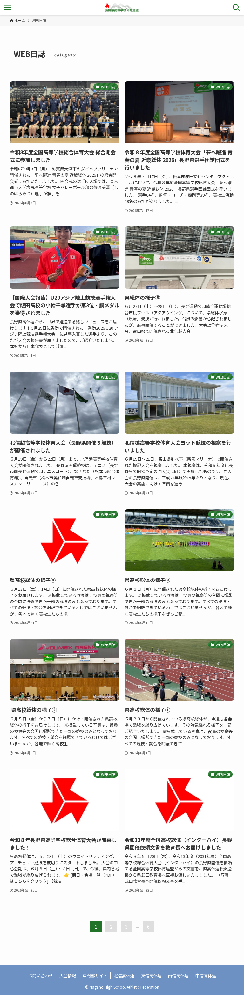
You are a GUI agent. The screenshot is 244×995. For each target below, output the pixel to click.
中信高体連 (205, 975)
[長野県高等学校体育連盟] (122, 7)
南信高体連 (178, 975)
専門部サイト (95, 975)
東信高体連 (151, 975)
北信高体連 (124, 975)
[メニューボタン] (7, 7)
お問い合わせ (40, 975)
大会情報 (67, 975)
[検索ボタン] (236, 7)
